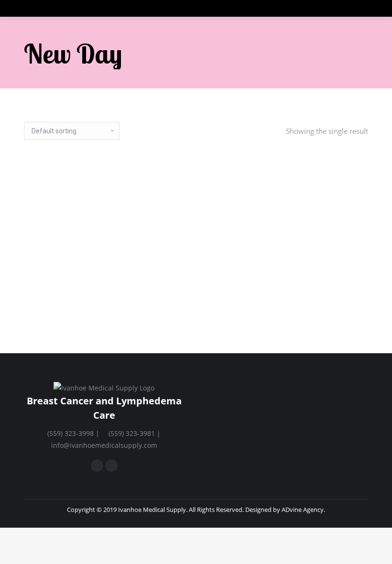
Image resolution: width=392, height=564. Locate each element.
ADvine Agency (303, 509)
